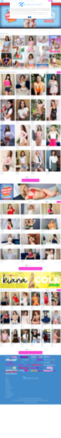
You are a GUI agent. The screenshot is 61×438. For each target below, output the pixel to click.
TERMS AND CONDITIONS (46, 10)
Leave (50, 17)
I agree (29, 17)
